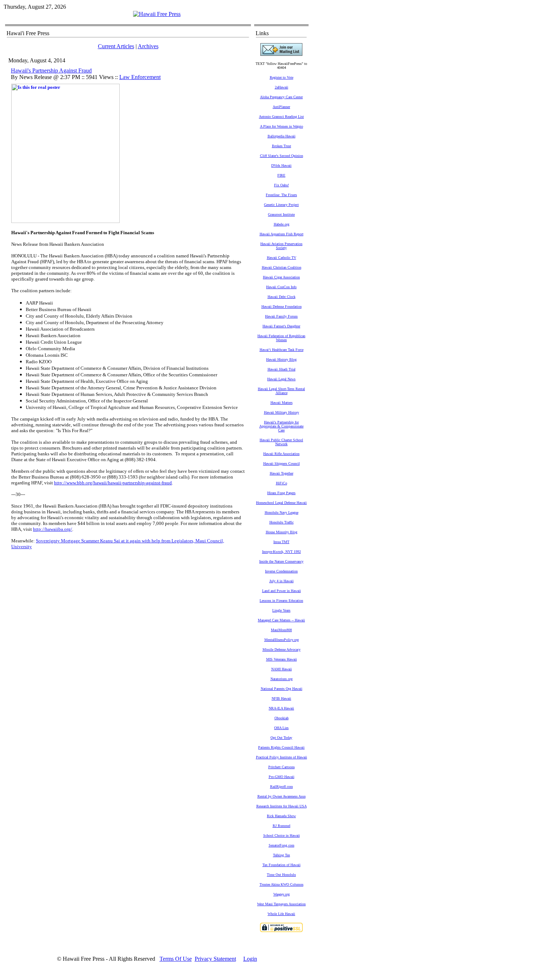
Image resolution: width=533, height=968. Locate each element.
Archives (148, 46)
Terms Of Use (176, 959)
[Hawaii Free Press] (157, 14)
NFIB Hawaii (281, 698)
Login (250, 959)
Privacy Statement (215, 959)
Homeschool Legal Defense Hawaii (281, 503)
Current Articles (116, 46)
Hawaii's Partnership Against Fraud (51, 70)
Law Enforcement (140, 77)
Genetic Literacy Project (281, 205)
